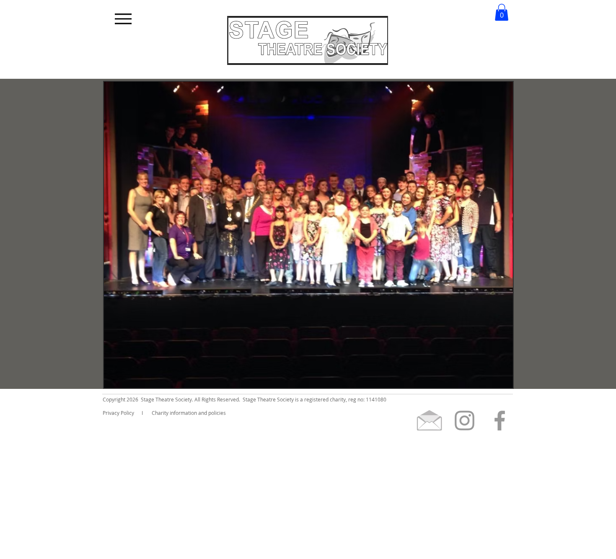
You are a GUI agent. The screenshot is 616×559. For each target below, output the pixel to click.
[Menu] (123, 18)
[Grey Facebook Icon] (500, 420)
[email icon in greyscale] (429, 420)
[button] (501, 12)
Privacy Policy (118, 412)
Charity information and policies (189, 412)
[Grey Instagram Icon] (464, 420)
